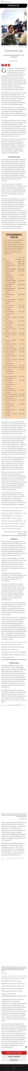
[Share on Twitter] (6, 65)
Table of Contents (14, 1056)
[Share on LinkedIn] (9, 65)
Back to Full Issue (14, 1053)
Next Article (14, 1060)
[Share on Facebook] (2, 65)
